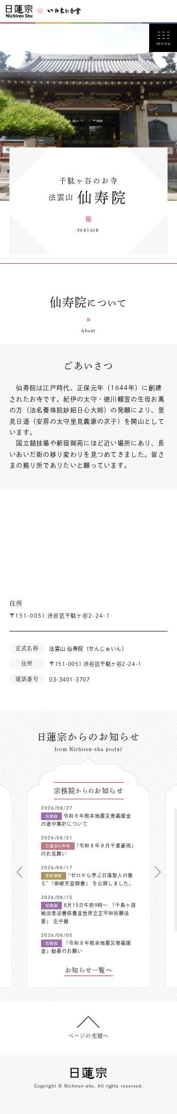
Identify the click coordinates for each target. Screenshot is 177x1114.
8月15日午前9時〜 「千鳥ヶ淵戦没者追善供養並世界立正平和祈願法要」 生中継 (88, 913)
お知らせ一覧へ (88, 970)
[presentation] (19, 872)
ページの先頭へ (88, 1035)
